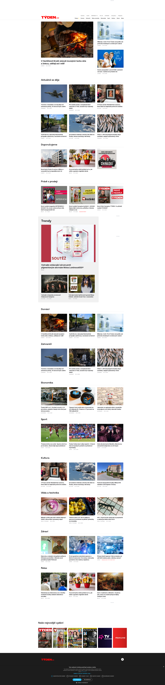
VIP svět (101, 15)
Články (76, 18)
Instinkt (88, 15)
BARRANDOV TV (94, 15)
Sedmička (82, 15)
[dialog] (82, 675)
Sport (108, 18)
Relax (122, 18)
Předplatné (120, 15)
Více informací (84, 671)
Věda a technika (95, 18)
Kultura (113, 18)
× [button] (163, 666)
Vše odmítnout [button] (87, 679)
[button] (82, 673)
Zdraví (118, 18)
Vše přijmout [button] (77, 679)
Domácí (82, 18)
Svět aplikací (113, 15)
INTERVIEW (107, 15)
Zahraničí (88, 18)
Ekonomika (103, 18)
